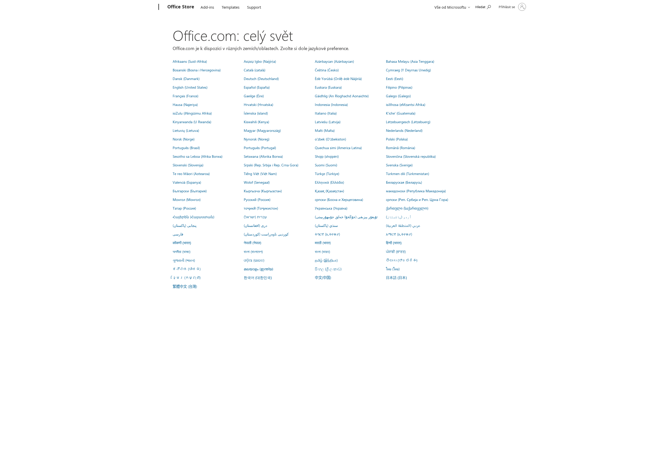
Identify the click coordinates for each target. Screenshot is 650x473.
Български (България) (190, 190)
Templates (230, 7)
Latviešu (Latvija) (327, 121)
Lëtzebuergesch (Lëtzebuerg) (408, 121)
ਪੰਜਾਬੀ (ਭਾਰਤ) (396, 251)
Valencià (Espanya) (187, 182)
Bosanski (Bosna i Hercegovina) (197, 69)
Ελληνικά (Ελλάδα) (329, 182)
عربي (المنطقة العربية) (403, 225)
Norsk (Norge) (183, 138)
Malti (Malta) (325, 130)
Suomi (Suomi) (326, 164)
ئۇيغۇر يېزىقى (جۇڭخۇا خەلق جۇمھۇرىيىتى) (346, 216)
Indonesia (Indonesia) (331, 104)
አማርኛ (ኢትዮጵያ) (399, 233)
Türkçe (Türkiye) (327, 173)
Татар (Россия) (184, 208)
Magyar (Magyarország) (262, 130)
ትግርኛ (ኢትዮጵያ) (327, 233)
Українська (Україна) (331, 208)
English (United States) (190, 87)
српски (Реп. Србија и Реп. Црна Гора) (417, 199)
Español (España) (257, 87)
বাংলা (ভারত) (322, 251)
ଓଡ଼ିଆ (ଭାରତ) (254, 260)
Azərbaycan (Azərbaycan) (334, 61)
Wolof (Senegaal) (257, 182)
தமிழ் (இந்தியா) (326, 260)
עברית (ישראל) (255, 216)
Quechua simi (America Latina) (338, 147)
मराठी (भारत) (323, 242)
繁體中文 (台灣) (185, 286)
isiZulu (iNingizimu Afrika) (192, 113)
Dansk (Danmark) (186, 78)
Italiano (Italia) (326, 113)
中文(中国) (323, 277)
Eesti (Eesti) (394, 78)
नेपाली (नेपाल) (252, 242)
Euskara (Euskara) (328, 87)
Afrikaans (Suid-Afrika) (190, 61)
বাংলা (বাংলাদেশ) (253, 251)
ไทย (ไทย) (393, 268)
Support (254, 7)
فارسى (178, 233)
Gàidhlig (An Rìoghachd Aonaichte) (342, 95)
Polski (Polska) (397, 138)
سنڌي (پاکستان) (326, 225)
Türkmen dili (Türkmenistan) (407, 173)
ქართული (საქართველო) (407, 208)
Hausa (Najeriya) (185, 104)
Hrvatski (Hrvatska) (258, 104)
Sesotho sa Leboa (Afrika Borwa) (197, 156)
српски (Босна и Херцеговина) (339, 199)
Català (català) (254, 69)
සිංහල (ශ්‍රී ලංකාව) (328, 268)
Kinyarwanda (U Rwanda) (192, 121)
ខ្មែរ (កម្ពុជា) (187, 277)
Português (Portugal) (260, 147)
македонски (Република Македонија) (416, 190)
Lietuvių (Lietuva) (186, 130)
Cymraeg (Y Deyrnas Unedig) (408, 69)
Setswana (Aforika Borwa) (263, 156)
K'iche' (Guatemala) (400, 113)
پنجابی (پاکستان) (185, 225)
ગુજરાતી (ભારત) (184, 260)
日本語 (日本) (396, 277)
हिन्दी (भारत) (393, 242)
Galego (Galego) (398, 95)
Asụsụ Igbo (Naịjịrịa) (260, 61)
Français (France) (185, 95)
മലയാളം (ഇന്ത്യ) (258, 268)
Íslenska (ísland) (256, 113)
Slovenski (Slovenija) (188, 164)
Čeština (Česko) (327, 69)
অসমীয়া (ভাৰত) (181, 251)
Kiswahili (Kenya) (256, 121)
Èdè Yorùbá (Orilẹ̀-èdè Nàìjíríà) (338, 78)
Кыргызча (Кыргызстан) (263, 190)
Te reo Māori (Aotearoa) (191, 173)
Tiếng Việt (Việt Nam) (260, 173)
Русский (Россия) (257, 199)
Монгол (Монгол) (187, 199)
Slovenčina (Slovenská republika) (411, 156)
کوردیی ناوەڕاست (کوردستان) (266, 233)
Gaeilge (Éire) (254, 95)
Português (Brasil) (186, 147)
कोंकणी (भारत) (182, 242)
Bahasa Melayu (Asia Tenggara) (410, 61)
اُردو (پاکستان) (398, 216)
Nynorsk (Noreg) (256, 138)
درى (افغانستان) (255, 225)
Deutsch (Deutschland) (261, 78)
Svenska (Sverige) (399, 164)
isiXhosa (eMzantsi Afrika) (405, 104)
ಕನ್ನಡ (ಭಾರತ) (187, 268)
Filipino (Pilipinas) (399, 87)
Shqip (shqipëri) (327, 156)
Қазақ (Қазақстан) (329, 190)
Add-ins (207, 7)
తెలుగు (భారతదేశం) (401, 260)
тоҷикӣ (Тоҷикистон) (261, 208)
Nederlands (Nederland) (404, 130)
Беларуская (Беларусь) (404, 182)
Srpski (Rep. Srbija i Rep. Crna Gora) (271, 164)
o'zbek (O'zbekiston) (330, 138)
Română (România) (400, 147)
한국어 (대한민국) (258, 277)
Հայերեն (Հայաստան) (193, 216)
